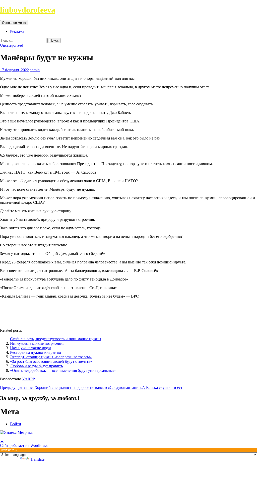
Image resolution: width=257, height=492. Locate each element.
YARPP (28, 379)
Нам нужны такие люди (30, 348)
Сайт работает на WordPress (23, 445)
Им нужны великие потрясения (37, 343)
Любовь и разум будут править (36, 366)
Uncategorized (11, 45)
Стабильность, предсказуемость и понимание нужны (55, 339)
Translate (37, 459)
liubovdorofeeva (27, 9)
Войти (15, 424)
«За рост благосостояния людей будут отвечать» (51, 361)
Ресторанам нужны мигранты (35, 352)
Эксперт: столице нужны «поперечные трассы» (51, 357)
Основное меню (14, 23)
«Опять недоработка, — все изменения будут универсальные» (63, 370)
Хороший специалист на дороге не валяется (55, 387)
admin (35, 70)
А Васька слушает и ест (146, 387)
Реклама (17, 31)
